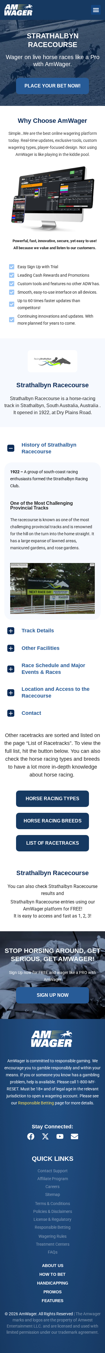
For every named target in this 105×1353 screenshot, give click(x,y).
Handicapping (52, 1283)
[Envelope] (74, 1136)
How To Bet (52, 1274)
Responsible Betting (36, 1103)
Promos (52, 1292)
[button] (96, 10)
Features (52, 1300)
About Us (52, 1265)
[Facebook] (30, 1136)
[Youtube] (59, 1136)
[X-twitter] (45, 1136)
